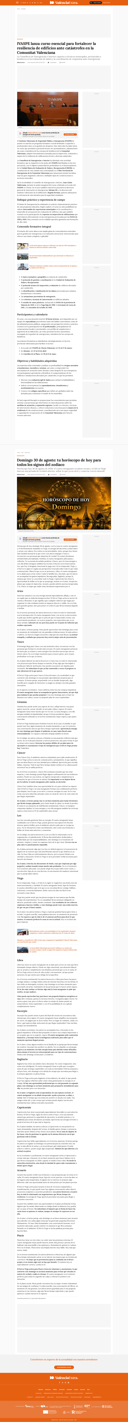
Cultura (76, 1389)
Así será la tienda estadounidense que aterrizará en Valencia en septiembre (51, 256)
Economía (62, 1389)
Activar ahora (69, 134)
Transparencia (96, 1397)
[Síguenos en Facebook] (27, 2)
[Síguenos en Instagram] (32, 2)
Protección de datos (62, 1397)
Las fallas (38, 1393)
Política (55, 1389)
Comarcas (48, 1389)
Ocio (22, 452)
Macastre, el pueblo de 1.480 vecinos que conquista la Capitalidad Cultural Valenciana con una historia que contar (47, 941)
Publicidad (87, 1397)
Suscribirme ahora (64, 1367)
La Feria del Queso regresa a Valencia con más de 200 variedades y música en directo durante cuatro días (52, 246)
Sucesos (82, 1389)
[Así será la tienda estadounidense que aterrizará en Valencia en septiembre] (22, 256)
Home (18, 8)
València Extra (21, 62)
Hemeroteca (88, 1393)
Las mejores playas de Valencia (74, 1393)
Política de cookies (76, 1397)
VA (37, 2)
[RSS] (35, 2)
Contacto (30, 1397)
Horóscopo (20, 455)
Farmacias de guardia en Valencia (53, 1393)
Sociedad (20, 39)
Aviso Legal (50, 1397)
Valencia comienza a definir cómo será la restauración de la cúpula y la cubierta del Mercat (53, 267)
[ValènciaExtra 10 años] (64, 2)
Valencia (40, 1389)
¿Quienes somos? (40, 1397)
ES (41, 2)
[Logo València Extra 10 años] (64, 1379)
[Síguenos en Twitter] (30, 2)
